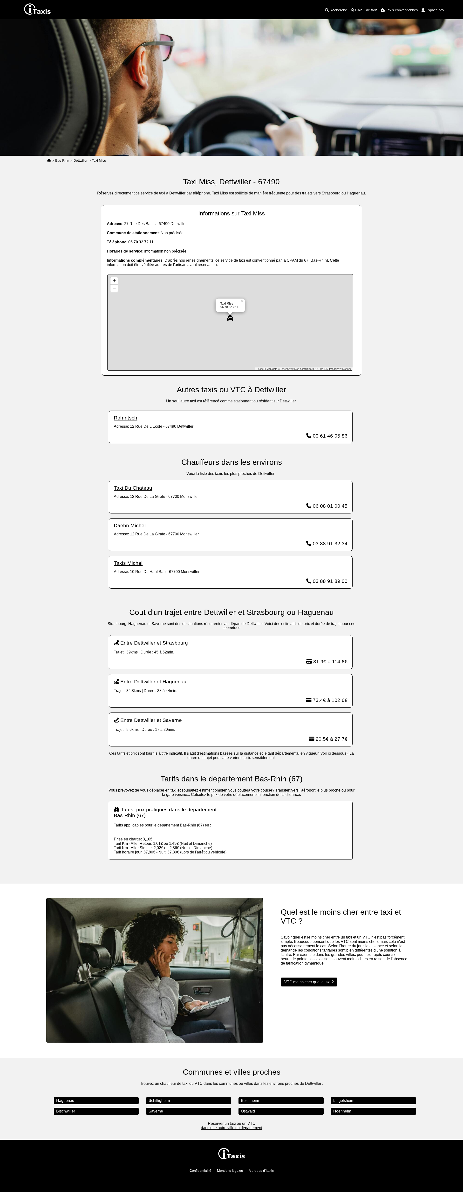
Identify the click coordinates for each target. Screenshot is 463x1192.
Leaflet (260, 368)
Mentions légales (230, 1170)
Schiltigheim (159, 1101)
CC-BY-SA (321, 368)
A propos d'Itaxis (261, 1170)
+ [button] (114, 281)
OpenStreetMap (290, 368)
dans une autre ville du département (231, 1128)
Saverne (156, 1111)
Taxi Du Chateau (133, 488)
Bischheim (250, 1101)
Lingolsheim (343, 1101)
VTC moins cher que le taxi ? (309, 982)
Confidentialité (200, 1170)
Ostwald (248, 1111)
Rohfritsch (125, 417)
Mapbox (347, 368)
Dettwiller (81, 160)
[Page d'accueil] (49, 161)
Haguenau (65, 1101)
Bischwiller (65, 1111)
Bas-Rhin (62, 160)
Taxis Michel (128, 563)
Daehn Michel (130, 525)
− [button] (114, 288)
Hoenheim (342, 1111)
